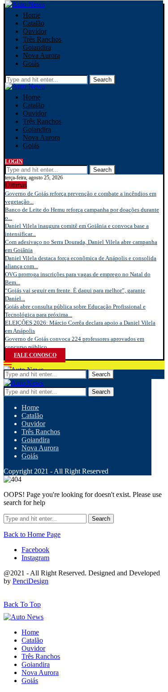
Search (102, 79)
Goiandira (37, 47)
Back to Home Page (32, 534)
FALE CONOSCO (35, 355)
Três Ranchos (42, 39)
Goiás (31, 63)
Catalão (33, 23)
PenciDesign (30, 581)
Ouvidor (35, 31)
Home (31, 15)
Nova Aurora (41, 55)
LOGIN (14, 161)
